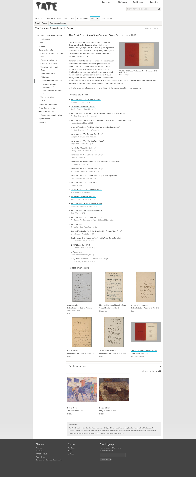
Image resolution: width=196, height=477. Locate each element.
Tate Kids (39, 448)
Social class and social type (49, 108)
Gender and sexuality (46, 112)
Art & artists (39, 18)
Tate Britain (106, 2)
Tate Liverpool (138, 2)
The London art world (48, 97)
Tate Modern (122, 2)
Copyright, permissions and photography (49, 460)
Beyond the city (44, 119)
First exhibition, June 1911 (52, 81)
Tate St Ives (154, 2)
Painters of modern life (49, 60)
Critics (43, 101)
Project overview (45, 39)
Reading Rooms (41, 23)
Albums (110, 18)
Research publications (58, 23)
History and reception (46, 50)
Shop (103, 18)
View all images (124, 75)
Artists (41, 43)
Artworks (42, 46)
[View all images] (139, 67)
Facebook (71, 448)
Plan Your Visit (68, 18)
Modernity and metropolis (48, 104)
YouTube (71, 454)
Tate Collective (40, 451)
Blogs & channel (83, 18)
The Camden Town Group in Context (50, 36)
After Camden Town (48, 74)
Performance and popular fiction (50, 115)
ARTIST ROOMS (41, 454)
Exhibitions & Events (53, 18)
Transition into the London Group (50, 68)
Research (94, 18)
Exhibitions (45, 77)
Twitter (70, 451)
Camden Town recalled (49, 64)
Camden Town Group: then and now (52, 55)
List (153, 371)
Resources (42, 122)
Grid (159, 371)
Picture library (40, 457)
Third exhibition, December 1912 (52, 92)
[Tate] (47, 12)
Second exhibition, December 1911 (49, 85)
